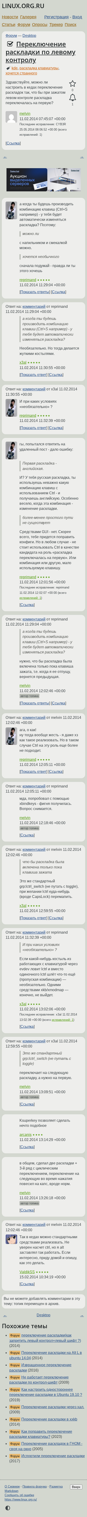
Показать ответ (33, 375)
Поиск (70, 24)
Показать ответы (34, 292)
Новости (10, 17)
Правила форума (35, 1486)
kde (15, 68)
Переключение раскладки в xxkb (49, 1419)
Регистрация (56, 17)
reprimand (27, 280)
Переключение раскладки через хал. (52, 1407)
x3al (22, 362)
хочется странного (21, 73)
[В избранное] (72, 84)
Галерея (28, 17)
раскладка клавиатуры (38, 68)
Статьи (8, 24)
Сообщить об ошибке (19, 1495)
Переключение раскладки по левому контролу (40, 51)
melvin (24, 114)
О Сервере (12, 1486)
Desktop (29, 36)
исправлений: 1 (30, 598)
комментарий (34, 307)
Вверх (76, 1487)
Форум (23, 24)
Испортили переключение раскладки (53, 1456)
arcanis (25, 1135)
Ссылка (13, 143)
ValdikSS (27, 1272)
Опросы (39, 24)
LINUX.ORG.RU (23, 6)
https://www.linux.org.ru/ (21, 1499)
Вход (77, 17)
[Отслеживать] (72, 97)
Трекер (56, 24)
